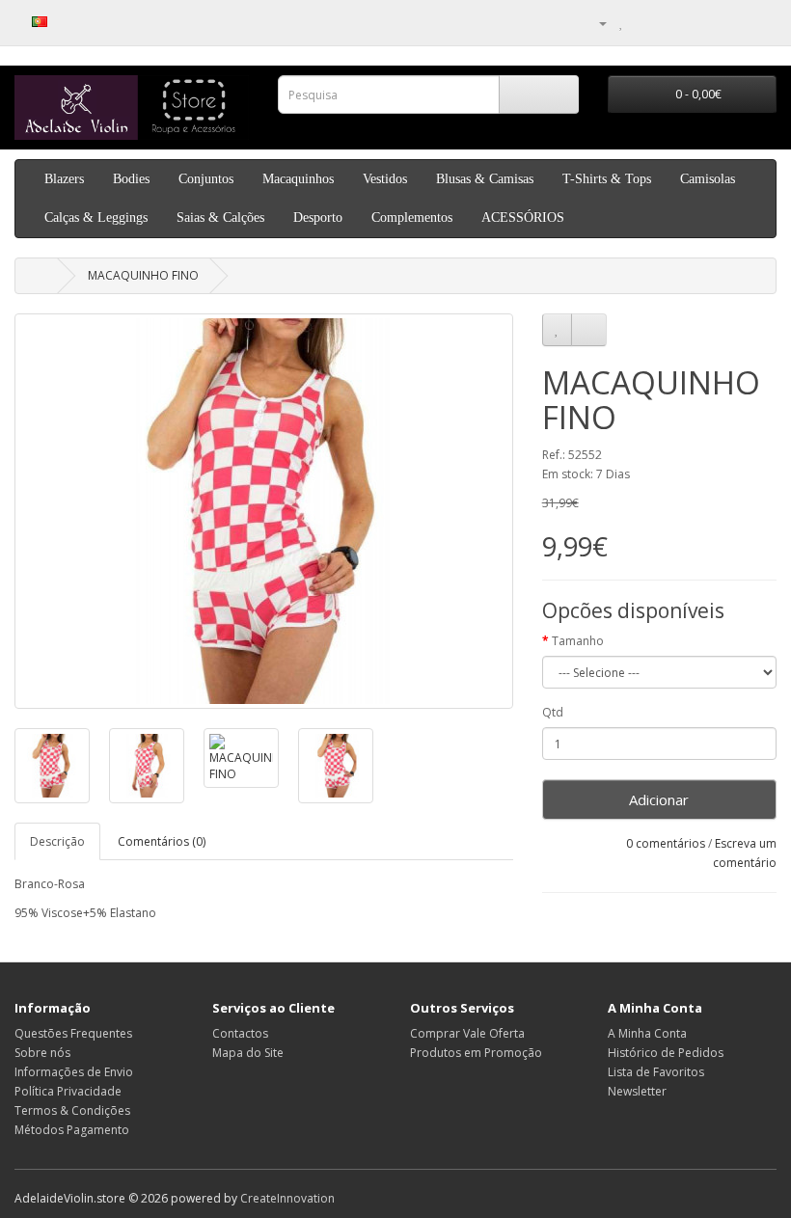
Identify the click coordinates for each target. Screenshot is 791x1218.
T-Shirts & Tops (606, 179)
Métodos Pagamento (71, 1130)
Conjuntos (205, 179)
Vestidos (385, 179)
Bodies (131, 179)
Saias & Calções (220, 217)
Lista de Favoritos (656, 1072)
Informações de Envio (73, 1072)
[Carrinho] (642, 22)
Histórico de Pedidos (665, 1052)
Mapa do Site (248, 1052)
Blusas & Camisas (484, 179)
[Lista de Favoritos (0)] (621, 22)
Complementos (411, 217)
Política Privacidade (68, 1091)
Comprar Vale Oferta (467, 1033)
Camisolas (707, 179)
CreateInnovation (287, 1198)
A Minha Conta (647, 1033)
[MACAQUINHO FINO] (263, 511)
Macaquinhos (298, 179)
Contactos (240, 1033)
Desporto (317, 217)
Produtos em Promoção (476, 1052)
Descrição (57, 841)
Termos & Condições (72, 1110)
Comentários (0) (161, 841)
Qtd (552, 712)
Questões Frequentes (73, 1033)
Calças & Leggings (96, 217)
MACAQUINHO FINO (143, 275)
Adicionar (659, 799)
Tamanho (578, 641)
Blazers (64, 179)
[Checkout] (665, 22)
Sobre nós (42, 1052)
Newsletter (637, 1091)
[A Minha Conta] (595, 22)
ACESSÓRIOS (522, 217)
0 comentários (665, 843)
